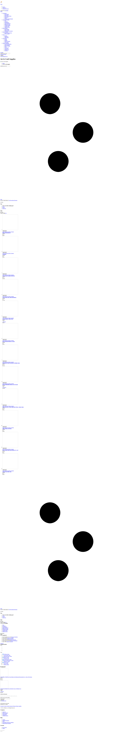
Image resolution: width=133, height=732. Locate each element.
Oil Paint (6, 654)
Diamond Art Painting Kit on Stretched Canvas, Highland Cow (10, 688)
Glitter (6, 662)
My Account (4, 727)
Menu (1, 11)
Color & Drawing (5, 627)
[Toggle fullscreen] (2, 730)
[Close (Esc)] (0, 730)
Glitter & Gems (5, 631)
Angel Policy (4, 714)
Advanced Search (3, 54)
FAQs (3, 721)
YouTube (7, 706)
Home (3, 63)
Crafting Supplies (5, 629)
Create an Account (5, 8)
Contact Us (4, 7)
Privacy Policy (4, 713)
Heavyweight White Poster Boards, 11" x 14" (10, 450)
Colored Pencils (7, 659)
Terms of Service (5, 712)
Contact (3, 719)
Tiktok (17, 706)
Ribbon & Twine (5, 628)
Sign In (3, 6)
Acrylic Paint (7, 655)
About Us (4, 711)
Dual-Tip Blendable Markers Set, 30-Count (10, 384)
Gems (6, 663)
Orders (3, 728)
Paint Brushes (4, 626)
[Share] (1, 730)
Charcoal (6, 658)
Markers (6, 657)
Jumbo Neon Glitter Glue (6, 471)
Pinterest (14, 706)
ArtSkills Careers (5, 715)
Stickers (6, 664)
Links (1, 4)
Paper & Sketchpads (8, 660)
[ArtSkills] (6, 10)
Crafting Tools (4, 630)
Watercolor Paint (8, 656)
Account (1, 52)
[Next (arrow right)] (1, 731)
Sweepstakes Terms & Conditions (8, 722)
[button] (5, 231)
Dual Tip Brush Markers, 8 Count (8, 341)
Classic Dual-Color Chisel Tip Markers (9, 297)
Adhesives (7, 661)
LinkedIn (19, 706)
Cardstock (4, 254)
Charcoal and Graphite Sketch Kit (8, 275)
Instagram (11, 706)
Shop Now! (19, 2)
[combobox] (5, 53)
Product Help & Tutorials (6, 723)
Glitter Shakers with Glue (6, 428)
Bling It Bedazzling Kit (6, 232)
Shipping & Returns (5, 720)
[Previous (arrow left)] (0, 731)
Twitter (5, 706)
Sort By (1, 200)
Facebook (2, 706)
